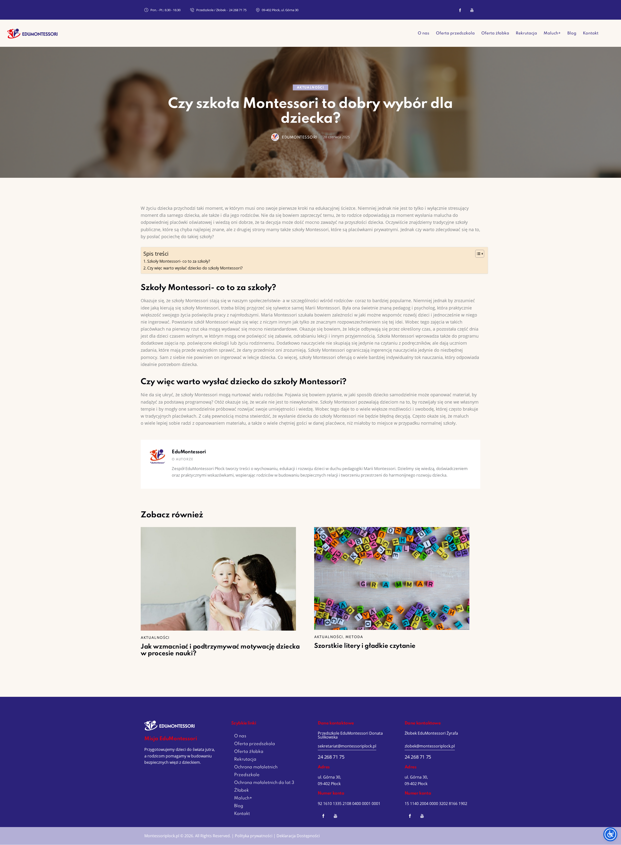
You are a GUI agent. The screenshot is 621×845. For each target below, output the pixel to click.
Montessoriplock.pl (161, 835)
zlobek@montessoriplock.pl (430, 746)
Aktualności (310, 87)
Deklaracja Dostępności (298, 835)
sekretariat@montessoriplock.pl (347, 746)
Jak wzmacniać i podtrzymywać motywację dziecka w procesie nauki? (220, 650)
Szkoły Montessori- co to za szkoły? (178, 261)
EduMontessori (189, 452)
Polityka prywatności (253, 835)
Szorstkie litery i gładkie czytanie (365, 646)
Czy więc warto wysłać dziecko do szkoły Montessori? (195, 268)
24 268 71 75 (331, 757)
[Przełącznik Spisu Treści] (477, 254)
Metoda (354, 637)
